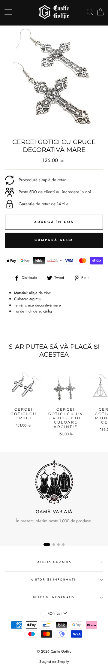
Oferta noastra (54, 562)
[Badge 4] (63, 544)
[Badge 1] (47, 544)
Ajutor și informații (54, 580)
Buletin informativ (54, 597)
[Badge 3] (58, 544)
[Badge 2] (53, 544)
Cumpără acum (54, 239)
